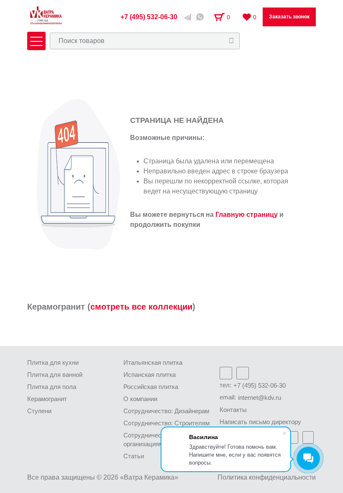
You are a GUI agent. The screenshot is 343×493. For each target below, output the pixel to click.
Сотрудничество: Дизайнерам (166, 410)
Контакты (233, 409)
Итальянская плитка (152, 362)
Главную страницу (246, 214)
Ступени (39, 410)
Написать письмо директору (260, 421)
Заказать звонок (289, 17)
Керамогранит (47, 398)
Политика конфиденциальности (267, 477)
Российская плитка (150, 386)
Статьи (133, 456)
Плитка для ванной (54, 374)
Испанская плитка (149, 374)
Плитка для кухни (53, 362)
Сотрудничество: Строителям (166, 423)
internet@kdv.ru (259, 397)
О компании (140, 398)
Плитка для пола (51, 386)
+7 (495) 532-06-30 (259, 385)
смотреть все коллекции (141, 306)
